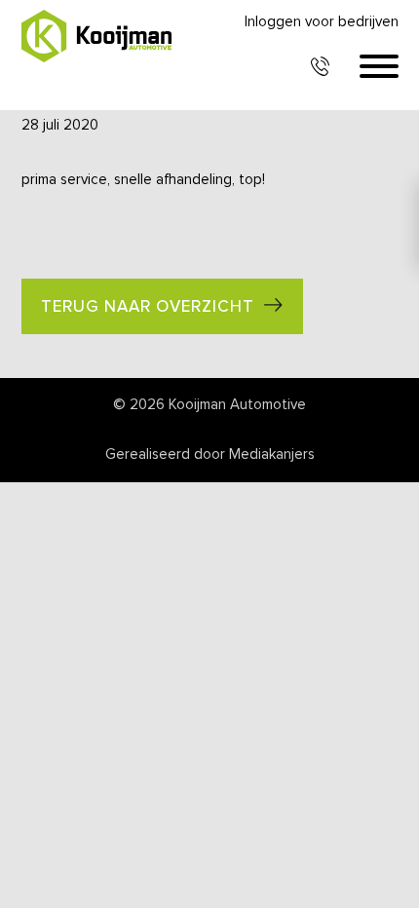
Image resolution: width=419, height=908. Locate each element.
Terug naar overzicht (147, 307)
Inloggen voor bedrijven (322, 22)
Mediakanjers (272, 454)
